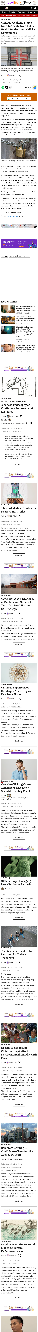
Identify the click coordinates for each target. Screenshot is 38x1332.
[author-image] (8, 75)
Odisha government (24, 256)
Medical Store (13, 256)
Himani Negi (14, 416)
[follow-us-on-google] (34, 87)
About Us (12, 12)
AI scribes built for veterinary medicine (16, 542)
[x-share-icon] (6, 88)
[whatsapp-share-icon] (2, 88)
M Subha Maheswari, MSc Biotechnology (15, 423)
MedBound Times (16, 1159)
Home (4, 12)
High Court (5, 256)
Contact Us (21, 12)
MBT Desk (13, 76)
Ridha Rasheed (10, 889)
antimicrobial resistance (12, 907)
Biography (31, 12)
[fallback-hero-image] (8, 309)
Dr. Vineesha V (13, 216)
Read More (19, 465)
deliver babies (16, 636)
